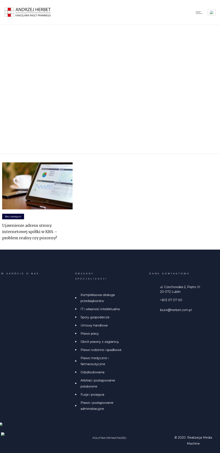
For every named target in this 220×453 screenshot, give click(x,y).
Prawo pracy (90, 334)
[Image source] (17, 435)
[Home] (28, 16)
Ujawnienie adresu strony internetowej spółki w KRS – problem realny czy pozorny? (29, 231)
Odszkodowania (92, 372)
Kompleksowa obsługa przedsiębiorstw (98, 298)
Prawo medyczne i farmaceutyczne (94, 361)
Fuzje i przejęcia (92, 395)
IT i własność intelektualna (100, 309)
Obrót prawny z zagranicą (100, 342)
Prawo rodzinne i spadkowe (101, 350)
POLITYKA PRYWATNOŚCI (109, 437)
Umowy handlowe (94, 325)
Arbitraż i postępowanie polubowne (98, 383)
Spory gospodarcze (95, 317)
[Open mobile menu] (200, 12)
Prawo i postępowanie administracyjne (97, 406)
